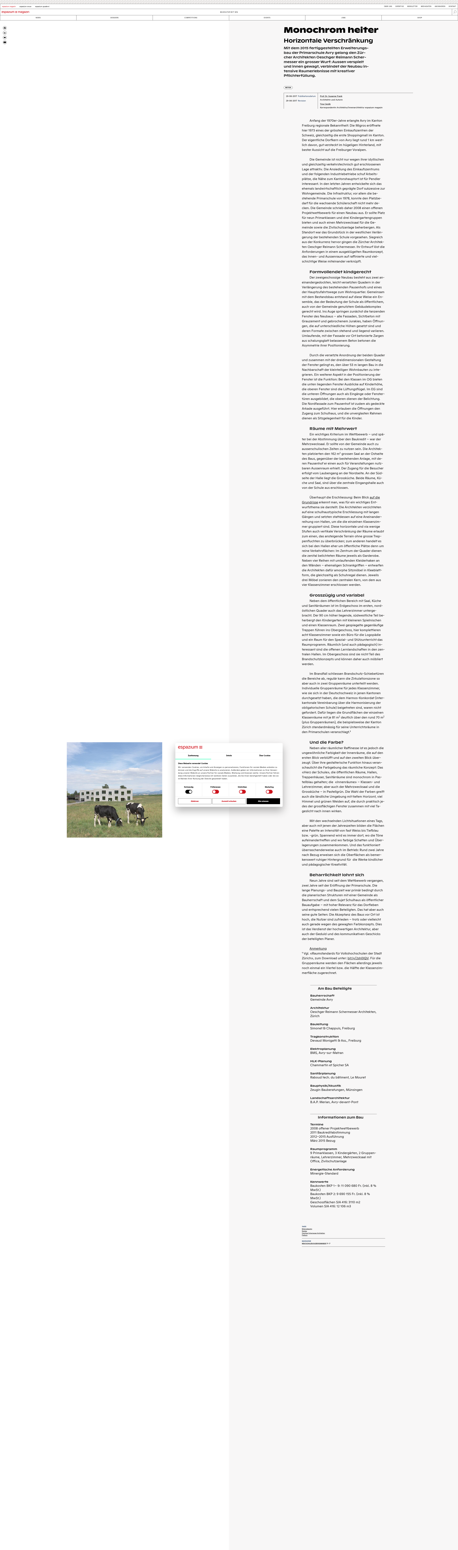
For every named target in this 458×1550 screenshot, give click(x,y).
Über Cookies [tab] (264, 755)
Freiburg (304, 1235)
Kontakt (452, 6)
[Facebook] (4, 28)
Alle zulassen (263, 801)
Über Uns (388, 6)
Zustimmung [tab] (193, 755)
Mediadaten (426, 6)
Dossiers (114, 18)
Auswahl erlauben (229, 801)
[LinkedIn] (4, 32)
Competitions (190, 18)
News (38, 18)
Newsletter (412, 6)
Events (267, 18)
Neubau (304, 1231)
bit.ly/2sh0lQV (358, 958)
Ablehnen (195, 801)
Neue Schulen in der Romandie (314, 1243)
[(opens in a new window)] (4, 42)
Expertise (400, 6)
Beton (288, 88)
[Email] (4, 37)
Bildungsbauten (307, 1229)
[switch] (215, 792)
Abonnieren (440, 6)
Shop (419, 18)
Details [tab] (229, 755)
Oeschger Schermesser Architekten (313, 1233)
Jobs (343, 18)
